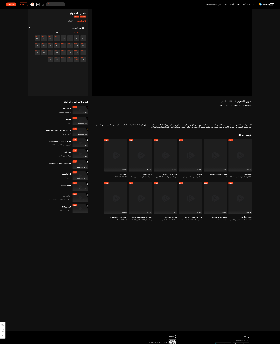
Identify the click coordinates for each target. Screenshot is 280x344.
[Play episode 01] (83, 38)
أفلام (232, 4)
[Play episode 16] (37, 45)
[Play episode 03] (70, 38)
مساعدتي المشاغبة (171, 217)
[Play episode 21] (57, 52)
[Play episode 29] (57, 59)
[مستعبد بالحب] (115, 155)
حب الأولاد (246, 4)
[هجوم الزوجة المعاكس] (165, 155)
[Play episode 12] (63, 45)
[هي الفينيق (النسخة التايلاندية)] (190, 198)
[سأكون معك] (240, 155)
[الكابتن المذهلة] (140, 155)
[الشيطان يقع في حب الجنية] (115, 198)
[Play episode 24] (37, 52)
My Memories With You (218, 174)
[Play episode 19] (70, 52)
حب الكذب (198, 174)
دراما (225, 4)
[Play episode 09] (83, 45)
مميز (254, 4)
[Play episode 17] (83, 52)
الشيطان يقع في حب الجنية (118, 217)
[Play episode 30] (50, 59)
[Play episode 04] (63, 38)
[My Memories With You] (215, 155)
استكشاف (210, 4)
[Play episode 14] (50, 45)
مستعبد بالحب (123, 174)
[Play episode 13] (57, 45)
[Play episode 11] (70, 45)
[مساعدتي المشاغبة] (165, 198)
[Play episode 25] (83, 59)
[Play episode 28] (63, 59)
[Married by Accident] (215, 198)
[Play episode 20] (63, 52)
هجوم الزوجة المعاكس (170, 174)
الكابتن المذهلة (147, 174)
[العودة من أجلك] (240, 198)
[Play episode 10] (76, 45)
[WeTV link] (266, 4)
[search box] (48, 4)
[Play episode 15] (44, 45)
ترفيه (238, 4)
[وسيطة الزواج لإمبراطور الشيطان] (140, 198)
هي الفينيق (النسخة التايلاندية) (192, 217)
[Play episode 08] (37, 38)
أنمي (219, 4)
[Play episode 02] (76, 38)
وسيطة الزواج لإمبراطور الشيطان (141, 217)
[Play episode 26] (76, 59)
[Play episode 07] (44, 38)
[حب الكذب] (190, 155)
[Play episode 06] (50, 38)
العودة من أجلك (247, 217)
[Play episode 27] (70, 59)
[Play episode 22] (50, 52)
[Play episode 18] (76, 52)
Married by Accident (219, 217)
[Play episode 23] (44, 52)
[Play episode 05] (57, 38)
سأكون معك (248, 174)
